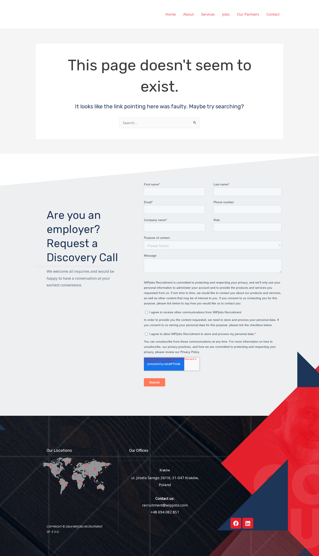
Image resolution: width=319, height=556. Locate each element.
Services (208, 14)
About (188, 14)
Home (170, 14)
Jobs (226, 14)
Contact (273, 14)
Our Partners (248, 14)
